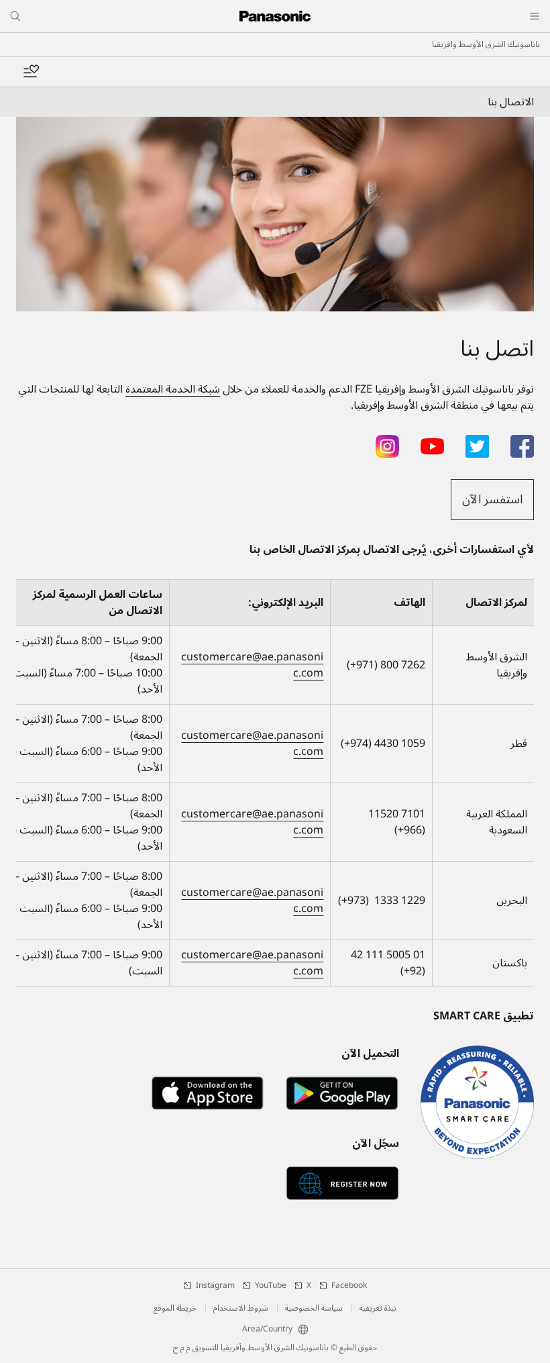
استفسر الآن (492, 499)
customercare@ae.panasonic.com (252, 665)
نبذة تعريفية (378, 1309)
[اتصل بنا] (275, 214)
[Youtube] (432, 443)
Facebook (349, 1286)
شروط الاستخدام (240, 1309)
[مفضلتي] (31, 72)
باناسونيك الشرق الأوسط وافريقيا (486, 45)
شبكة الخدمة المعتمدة (172, 389)
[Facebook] (522, 443)
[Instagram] (387, 443)
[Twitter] (477, 443)
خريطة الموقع (175, 1309)
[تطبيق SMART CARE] (477, 1102)
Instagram (215, 1286)
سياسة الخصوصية (314, 1309)
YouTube (270, 1286)
